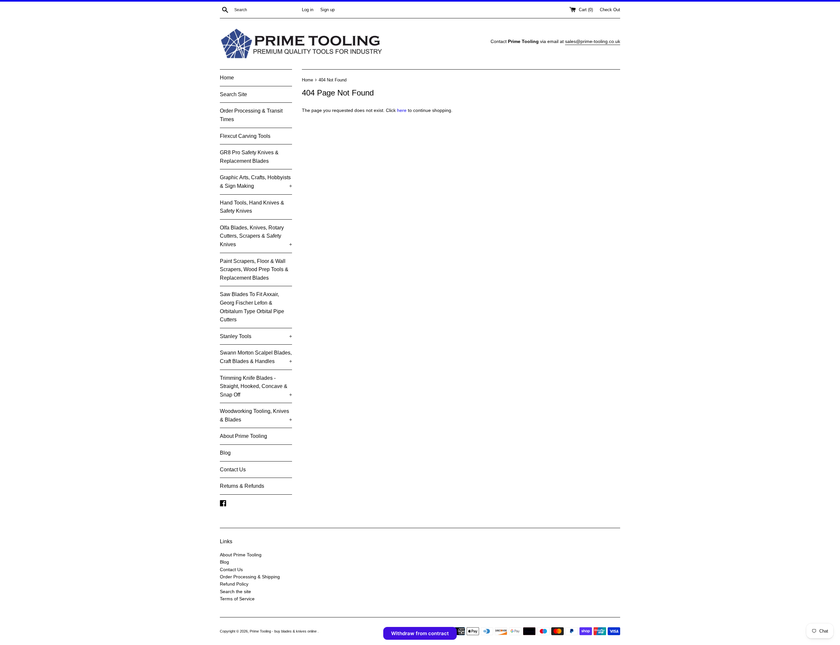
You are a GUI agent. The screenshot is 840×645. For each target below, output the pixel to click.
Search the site (235, 591)
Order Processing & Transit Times (251, 115)
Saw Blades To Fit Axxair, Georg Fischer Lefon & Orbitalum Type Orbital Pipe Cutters (252, 306)
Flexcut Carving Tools (245, 136)
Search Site (233, 94)
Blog (225, 453)
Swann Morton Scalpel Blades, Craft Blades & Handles (256, 357)
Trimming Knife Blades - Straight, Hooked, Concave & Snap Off (256, 386)
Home (227, 77)
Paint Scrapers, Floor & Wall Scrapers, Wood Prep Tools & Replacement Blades (254, 269)
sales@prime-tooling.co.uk (592, 41)
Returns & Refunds (242, 486)
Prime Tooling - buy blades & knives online (284, 631)
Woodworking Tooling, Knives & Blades (256, 415)
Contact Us (233, 469)
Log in (307, 10)
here (402, 110)
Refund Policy (234, 584)
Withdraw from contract (420, 633)
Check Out (610, 10)
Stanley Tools (256, 336)
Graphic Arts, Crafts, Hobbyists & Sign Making (256, 182)
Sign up (327, 10)
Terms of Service (237, 598)
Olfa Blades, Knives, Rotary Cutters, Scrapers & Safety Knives (256, 236)
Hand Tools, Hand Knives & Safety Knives (252, 207)
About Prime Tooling (243, 436)
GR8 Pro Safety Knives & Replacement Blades (249, 157)
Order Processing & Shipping (250, 576)
